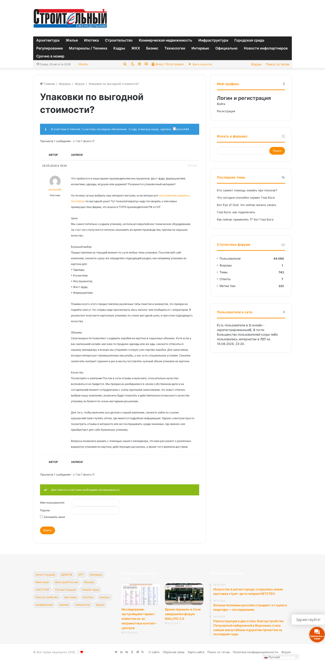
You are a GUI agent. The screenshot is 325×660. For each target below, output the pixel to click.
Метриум (96, 574)
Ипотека (91, 40)
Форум (256, 64)
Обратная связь (174, 652)
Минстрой (42, 582)
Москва (89, 582)
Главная (49, 84)
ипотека (88, 597)
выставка (70, 597)
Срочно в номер (50, 56)
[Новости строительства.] (70, 18)
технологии (82, 604)
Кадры (119, 48)
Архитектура (47, 40)
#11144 (192, 165)
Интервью (200, 48)
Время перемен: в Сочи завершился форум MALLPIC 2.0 (183, 613)
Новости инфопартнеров (266, 48)
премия (64, 604)
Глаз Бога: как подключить (236, 212)
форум (100, 604)
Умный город (90, 589)
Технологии (174, 48)
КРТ (81, 574)
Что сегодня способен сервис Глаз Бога (246, 197)
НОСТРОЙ (42, 589)
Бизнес (152, 48)
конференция (44, 604)
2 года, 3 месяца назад (143, 129)
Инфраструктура (213, 40)
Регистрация (226, 111)
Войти (47, 530)
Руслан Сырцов (65, 589)
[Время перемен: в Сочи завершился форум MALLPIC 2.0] (184, 594)
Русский (274, 657)
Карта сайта (196, 652)
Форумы (65, 84)
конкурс (104, 597)
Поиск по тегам (277, 64)
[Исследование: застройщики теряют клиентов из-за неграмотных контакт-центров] (141, 594)
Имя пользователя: (52, 502)
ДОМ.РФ (66, 574)
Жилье (72, 40)
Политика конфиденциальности (255, 652)
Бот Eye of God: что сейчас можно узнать (246, 205)
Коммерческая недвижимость (165, 40)
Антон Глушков (45, 574)
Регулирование (49, 48)
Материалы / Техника (88, 48)
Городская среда (249, 40)
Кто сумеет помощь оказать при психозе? (247, 190)
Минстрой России (66, 582)
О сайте (154, 652)
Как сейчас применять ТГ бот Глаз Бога (245, 219)
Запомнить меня (54, 517)
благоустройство (47, 597)
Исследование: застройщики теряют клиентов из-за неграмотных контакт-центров (139, 618)
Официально (226, 48)
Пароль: (45, 510)
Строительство (119, 40)
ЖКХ (135, 48)
